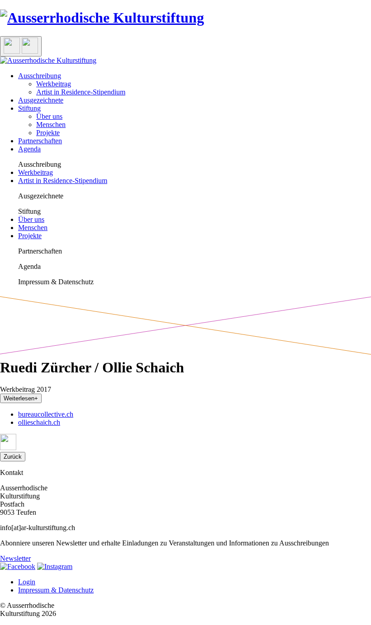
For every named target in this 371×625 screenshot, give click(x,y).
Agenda (29, 149)
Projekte (48, 132)
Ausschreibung (39, 76)
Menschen (51, 124)
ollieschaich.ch (39, 422)
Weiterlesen (21, 398)
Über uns (49, 116)
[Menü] (21, 46)
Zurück (13, 456)
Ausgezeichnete (40, 100)
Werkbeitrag (53, 84)
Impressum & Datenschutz (56, 590)
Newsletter (15, 558)
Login (26, 582)
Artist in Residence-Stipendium (80, 92)
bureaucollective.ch (45, 414)
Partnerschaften (40, 141)
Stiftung (29, 108)
